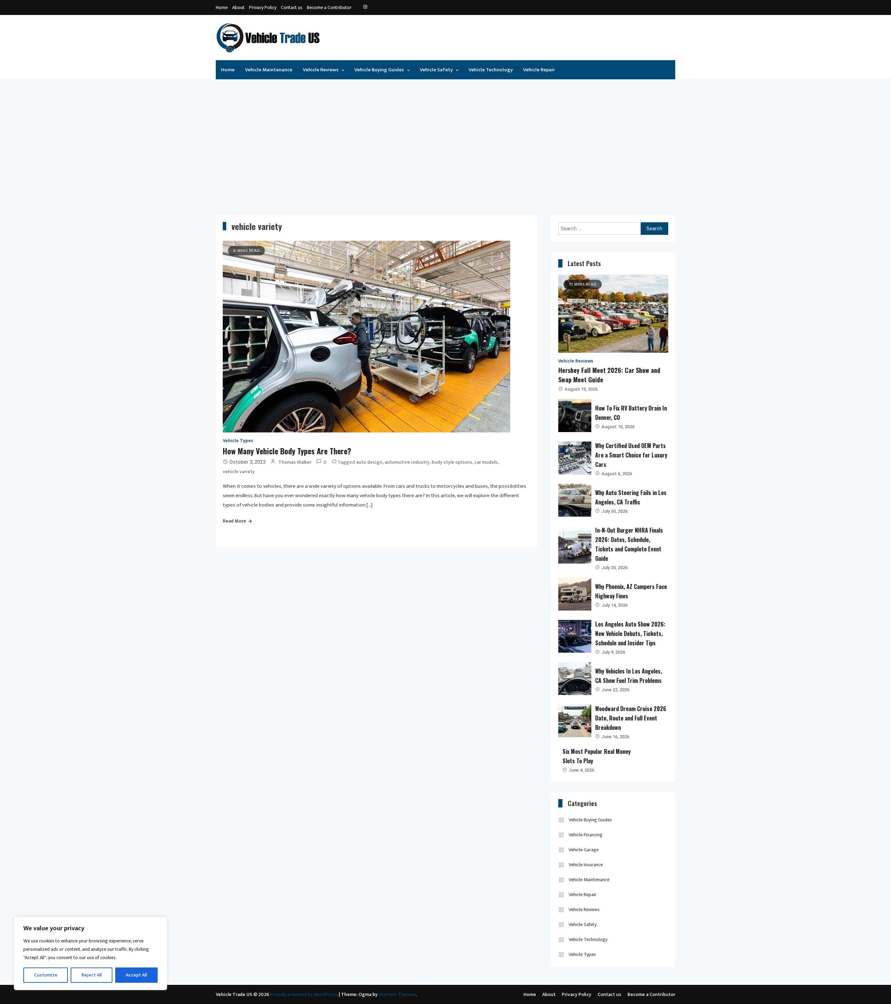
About (238, 7)
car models (486, 462)
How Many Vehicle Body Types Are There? (287, 450)
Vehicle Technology (490, 69)
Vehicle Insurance (586, 865)
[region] (90, 953)
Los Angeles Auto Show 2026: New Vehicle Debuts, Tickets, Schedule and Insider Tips (630, 633)
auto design (369, 462)
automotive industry (407, 462)
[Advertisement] (445, 142)
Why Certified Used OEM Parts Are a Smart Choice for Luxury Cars (631, 455)
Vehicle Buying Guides (379, 69)
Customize (45, 975)
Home (222, 7)
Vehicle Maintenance (268, 69)
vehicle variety (239, 472)
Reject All (91, 975)
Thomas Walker (295, 462)
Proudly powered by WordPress (304, 994)
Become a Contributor (329, 7)
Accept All (136, 975)
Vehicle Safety (436, 69)
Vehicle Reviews (321, 69)
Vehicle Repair (539, 69)
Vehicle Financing (585, 835)
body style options (452, 462)
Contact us (291, 7)
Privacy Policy (262, 7)
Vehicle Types (238, 441)
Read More (234, 521)
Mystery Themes (397, 994)
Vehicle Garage (584, 850)
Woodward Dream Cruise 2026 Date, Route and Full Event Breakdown (630, 718)
